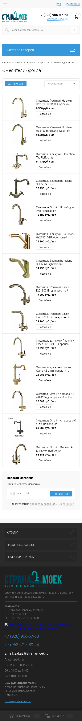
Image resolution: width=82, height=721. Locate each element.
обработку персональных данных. (51, 503)
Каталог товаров (20, 50)
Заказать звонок (57, 19)
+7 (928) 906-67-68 (22, 636)
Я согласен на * (43, 503)
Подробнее (45, 113)
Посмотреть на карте (18, 701)
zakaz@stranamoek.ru (31, 653)
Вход (58, 4)
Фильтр (18, 83)
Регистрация (72, 4)
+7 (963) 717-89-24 (22, 645)
